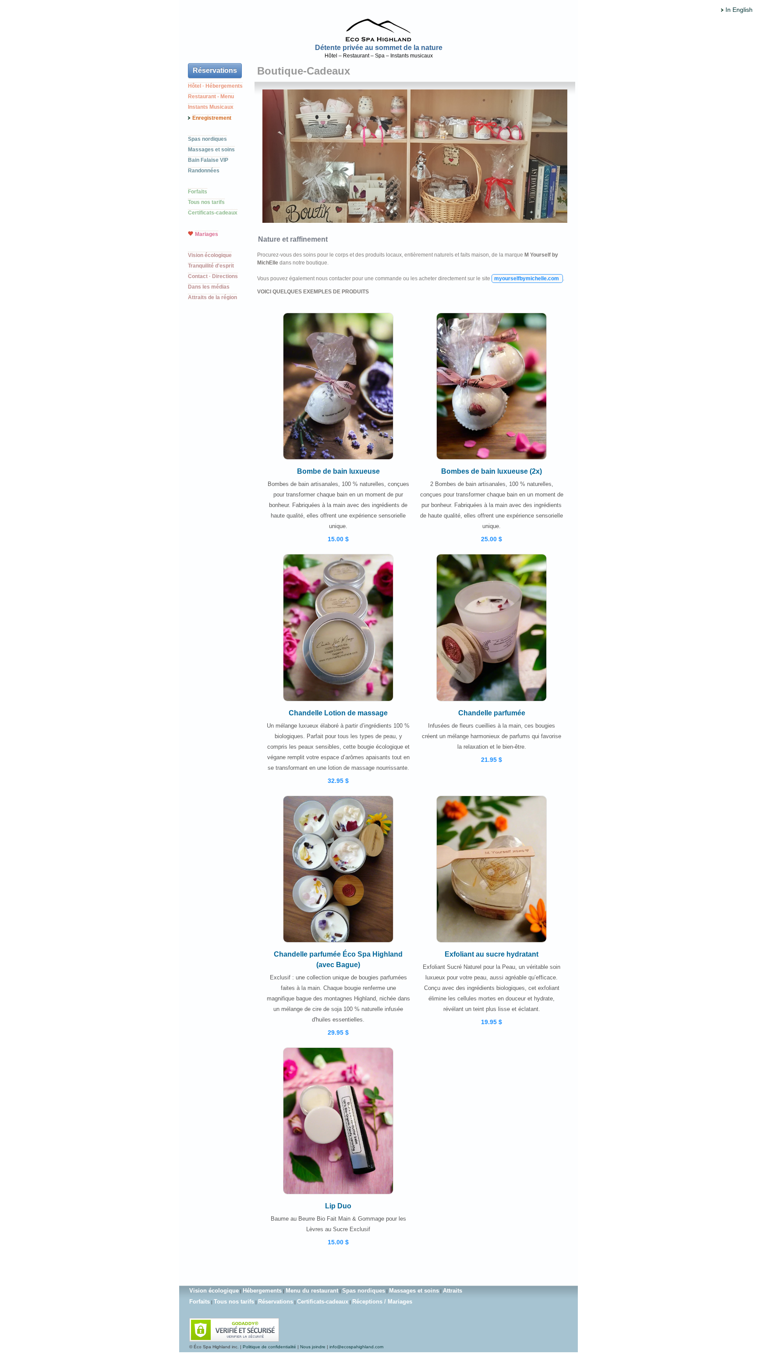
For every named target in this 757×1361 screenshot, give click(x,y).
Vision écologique (210, 255)
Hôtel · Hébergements (215, 86)
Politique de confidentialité (269, 1346)
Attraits (452, 1290)
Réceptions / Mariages (382, 1301)
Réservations (215, 70)
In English (739, 9)
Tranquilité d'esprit (211, 266)
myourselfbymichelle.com (527, 278)
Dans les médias (209, 287)
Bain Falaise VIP (208, 160)
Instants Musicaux (210, 107)
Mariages (206, 234)
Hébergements (262, 1290)
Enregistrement (211, 118)
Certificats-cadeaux (212, 213)
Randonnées (203, 171)
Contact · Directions (213, 276)
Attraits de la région (212, 297)
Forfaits (197, 192)
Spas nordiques (207, 139)
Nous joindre (312, 1346)
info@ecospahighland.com (356, 1346)
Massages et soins (211, 149)
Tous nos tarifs (206, 202)
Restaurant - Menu (211, 96)
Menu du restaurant (312, 1290)
